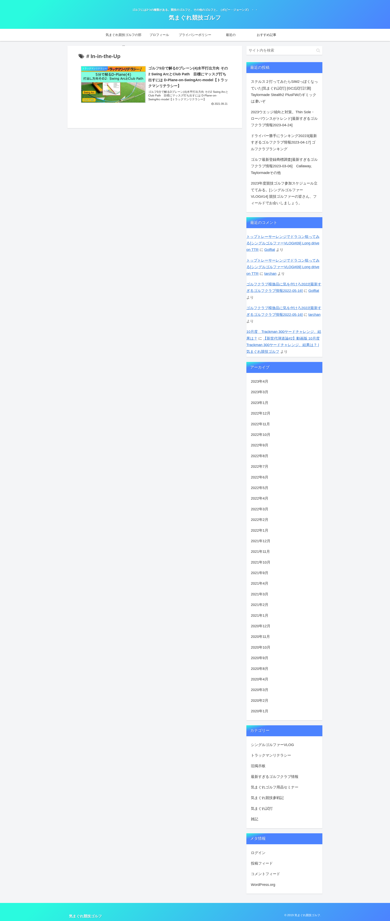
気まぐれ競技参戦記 (267, 798)
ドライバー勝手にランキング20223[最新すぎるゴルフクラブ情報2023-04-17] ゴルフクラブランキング (284, 142)
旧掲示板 (258, 766)
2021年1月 (259, 615)
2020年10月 (260, 647)
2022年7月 (259, 466)
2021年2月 (259, 605)
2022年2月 (259, 520)
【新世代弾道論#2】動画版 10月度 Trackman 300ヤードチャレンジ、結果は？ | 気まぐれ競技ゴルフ (283, 345)
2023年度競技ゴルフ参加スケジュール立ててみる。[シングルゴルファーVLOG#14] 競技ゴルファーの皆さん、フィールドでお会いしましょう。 (284, 193)
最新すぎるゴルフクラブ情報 (274, 776)
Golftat (269, 250)
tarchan (270, 274)
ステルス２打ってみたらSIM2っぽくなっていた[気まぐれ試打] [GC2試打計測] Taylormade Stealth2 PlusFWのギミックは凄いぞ (284, 91)
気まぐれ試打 (262, 809)
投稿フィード (262, 863)
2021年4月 (259, 583)
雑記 (254, 819)
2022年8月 (259, 456)
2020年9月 (259, 658)
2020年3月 (259, 690)
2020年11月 (260, 637)
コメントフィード (265, 874)
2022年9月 (259, 445)
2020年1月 (259, 711)
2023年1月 (259, 403)
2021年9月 (259, 573)
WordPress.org (263, 885)
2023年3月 (259, 392)
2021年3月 (259, 594)
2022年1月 (259, 530)
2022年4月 (259, 498)
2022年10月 (260, 435)
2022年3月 (259, 509)
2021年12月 (260, 541)
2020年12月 (260, 626)
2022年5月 (259, 488)
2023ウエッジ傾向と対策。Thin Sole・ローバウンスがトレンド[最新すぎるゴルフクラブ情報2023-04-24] (284, 118)
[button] (318, 50)
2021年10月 (260, 562)
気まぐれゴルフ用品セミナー (274, 787)
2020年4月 (259, 679)
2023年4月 (259, 381)
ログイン (258, 853)
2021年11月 (260, 552)
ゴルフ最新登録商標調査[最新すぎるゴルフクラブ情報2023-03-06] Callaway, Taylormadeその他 (284, 166)
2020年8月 (259, 668)
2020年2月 (259, 701)
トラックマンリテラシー (271, 755)
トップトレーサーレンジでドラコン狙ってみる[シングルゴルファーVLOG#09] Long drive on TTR (283, 243)
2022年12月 (260, 413)
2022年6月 (259, 477)
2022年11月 (260, 424)
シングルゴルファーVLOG (272, 745)
